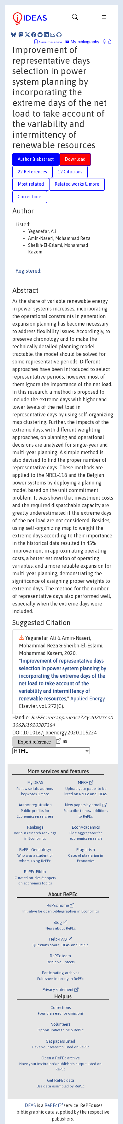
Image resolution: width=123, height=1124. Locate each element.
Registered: (28, 271)
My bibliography (84, 41)
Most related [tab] (31, 184)
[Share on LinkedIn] (46, 35)
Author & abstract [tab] (36, 159)
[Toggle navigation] (75, 18)
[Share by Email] (52, 35)
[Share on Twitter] (27, 35)
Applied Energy (87, 698)
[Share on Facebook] (33, 35)
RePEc (51, 1105)
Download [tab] (75, 159)
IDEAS (29, 1105)
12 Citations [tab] (70, 171)
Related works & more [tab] (77, 184)
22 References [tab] (32, 171)
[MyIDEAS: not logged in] (106, 42)
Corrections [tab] (30, 196)
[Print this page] (59, 35)
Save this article (50, 42)
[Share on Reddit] (40, 35)
